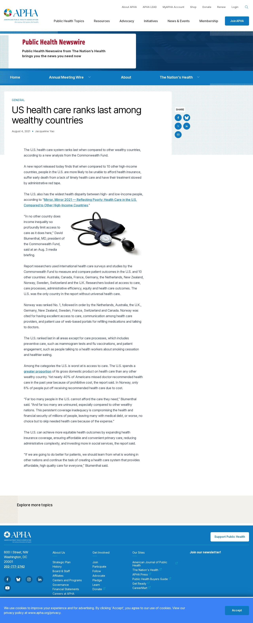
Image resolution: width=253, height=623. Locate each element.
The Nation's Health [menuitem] (145, 570)
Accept (237, 610)
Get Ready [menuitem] (139, 583)
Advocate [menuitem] (99, 575)
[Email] (178, 134)
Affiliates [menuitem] (58, 575)
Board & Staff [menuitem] (61, 571)
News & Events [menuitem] (179, 21)
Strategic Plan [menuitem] (62, 562)
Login (235, 7)
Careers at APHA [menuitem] (63, 593)
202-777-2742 (14, 566)
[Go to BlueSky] (186, 117)
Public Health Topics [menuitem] (69, 21)
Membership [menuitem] (208, 21)
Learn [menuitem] (96, 584)
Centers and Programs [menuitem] (67, 580)
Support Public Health (229, 536)
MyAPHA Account (173, 7)
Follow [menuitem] (97, 571)
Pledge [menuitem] (97, 580)
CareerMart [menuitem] (139, 588)
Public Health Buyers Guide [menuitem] (150, 579)
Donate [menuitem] (97, 589)
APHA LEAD (150, 7)
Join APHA (237, 21)
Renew (221, 7)
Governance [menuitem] (61, 584)
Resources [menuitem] (102, 21)
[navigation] (15, 77)
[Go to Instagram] (28, 579)
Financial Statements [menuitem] (66, 589)
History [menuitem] (57, 566)
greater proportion (37, 371)
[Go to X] (178, 126)
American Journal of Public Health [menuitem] (149, 564)
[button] (89, 77)
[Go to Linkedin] (186, 126)
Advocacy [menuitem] (127, 21)
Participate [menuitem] (99, 566)
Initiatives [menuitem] (151, 21)
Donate (206, 7)
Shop (193, 7)
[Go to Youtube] (7, 587)
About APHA (129, 7)
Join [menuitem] (95, 562)
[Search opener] (246, 7)
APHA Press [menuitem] (140, 574)
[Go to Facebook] (178, 117)
